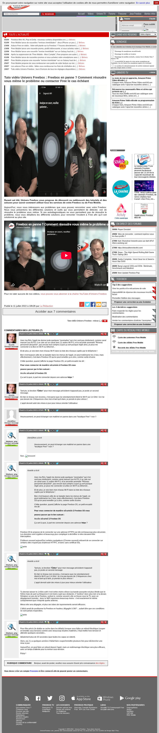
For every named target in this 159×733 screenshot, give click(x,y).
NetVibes (130, 711)
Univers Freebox (80, 729)
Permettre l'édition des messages (126, 298)
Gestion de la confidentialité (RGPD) (26, 723)
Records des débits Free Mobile (131, 348)
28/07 (6, 60)
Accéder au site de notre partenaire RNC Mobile (133, 351)
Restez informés (22, 713)
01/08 (6, 57)
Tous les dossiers (63, 713)
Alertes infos (149, 14)
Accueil (81, 14)
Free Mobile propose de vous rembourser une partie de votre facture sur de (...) (44, 63)
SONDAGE (121, 42)
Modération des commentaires (125, 317)
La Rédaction (46, 306)
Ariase (129, 709)
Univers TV (101, 14)
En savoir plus (143, 3)
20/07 (6, 66)
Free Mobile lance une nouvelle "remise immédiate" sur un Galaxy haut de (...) (44, 51)
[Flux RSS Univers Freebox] (27, 700)
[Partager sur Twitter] (88, 306)
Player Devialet (124, 229)
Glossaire (78, 707)
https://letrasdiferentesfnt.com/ (130, 248)
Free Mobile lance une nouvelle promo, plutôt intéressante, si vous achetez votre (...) (46, 48)
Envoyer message (11, 346)
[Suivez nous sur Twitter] (49, 700)
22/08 (6, 51)
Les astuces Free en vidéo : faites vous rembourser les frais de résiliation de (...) (44, 66)
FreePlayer (46, 709)
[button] (48, 14)
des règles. (100, 663)
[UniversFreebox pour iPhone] (81, 700)
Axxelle (11, 345)
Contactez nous (22, 709)
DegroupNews (132, 707)
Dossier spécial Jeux (64, 707)
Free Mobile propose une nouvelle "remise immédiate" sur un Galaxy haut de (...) (45, 60)
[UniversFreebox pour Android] (130, 700)
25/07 (6, 63)
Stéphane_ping (11, 441)
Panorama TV (47, 707)
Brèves (72, 40)
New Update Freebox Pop (129, 273)
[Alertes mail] (99, 306)
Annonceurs (20, 719)
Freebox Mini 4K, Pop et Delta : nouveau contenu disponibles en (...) (39, 40)
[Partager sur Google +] (82, 306)
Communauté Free (117, 707)
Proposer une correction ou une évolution (132, 302)
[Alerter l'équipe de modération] (48, 334)
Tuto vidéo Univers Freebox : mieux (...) (84, 321)
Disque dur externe (63, 709)
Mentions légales (22, 717)
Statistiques (20, 715)
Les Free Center (89, 709)
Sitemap (19, 721)
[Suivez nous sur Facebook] (38, 700)
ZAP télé (130, 713)
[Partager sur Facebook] (93, 306)
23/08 (6, 46)
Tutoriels (85, 707)
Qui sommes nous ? (23, 707)
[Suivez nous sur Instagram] (62, 700)
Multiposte (46, 711)
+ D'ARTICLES (152, 72)
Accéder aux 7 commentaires (55, 311)
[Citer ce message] (45, 334)
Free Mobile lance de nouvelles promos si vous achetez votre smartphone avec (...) (46, 57)
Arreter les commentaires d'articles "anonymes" (132, 320)
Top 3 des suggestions (122, 285)
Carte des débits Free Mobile (130, 343)
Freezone (122, 14)
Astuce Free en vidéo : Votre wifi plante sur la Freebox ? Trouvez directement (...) (45, 46)
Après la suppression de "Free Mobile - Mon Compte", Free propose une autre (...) (45, 54)
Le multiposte (61, 711)
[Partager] (104, 306)
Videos (90, 14)
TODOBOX (121, 279)
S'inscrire (152, 19)
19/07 (6, 69)
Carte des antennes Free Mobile (131, 337)
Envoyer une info (22, 711)
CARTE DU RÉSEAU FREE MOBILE (133, 330)
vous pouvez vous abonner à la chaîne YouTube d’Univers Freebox (74, 294)
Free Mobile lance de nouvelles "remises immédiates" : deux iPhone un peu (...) (44, 43)
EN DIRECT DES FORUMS (128, 224)
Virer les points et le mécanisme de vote (129, 288)
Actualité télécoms (107, 709)
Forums (112, 14)
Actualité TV (104, 707)
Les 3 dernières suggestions (124, 307)
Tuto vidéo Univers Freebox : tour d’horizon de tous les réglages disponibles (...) (44, 69)
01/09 (6, 43)
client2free (11, 421)
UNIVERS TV (122, 73)
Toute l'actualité (19, 35)
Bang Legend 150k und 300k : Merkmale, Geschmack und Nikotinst (132, 267)
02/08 (6, 54)
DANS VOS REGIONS (126, 35)
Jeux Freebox (135, 14)
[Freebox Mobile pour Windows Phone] (105, 700)
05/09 (6, 40)
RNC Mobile (131, 715)
